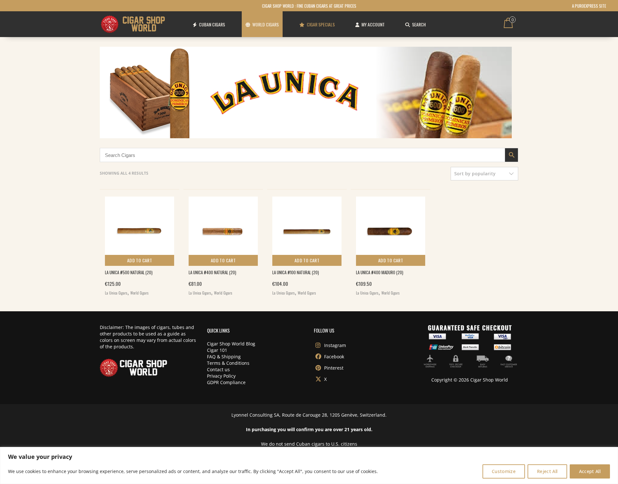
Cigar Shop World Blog (231, 344)
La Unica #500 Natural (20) (129, 272)
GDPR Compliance (226, 382)
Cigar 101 (217, 350)
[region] (309, 465)
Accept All (590, 471)
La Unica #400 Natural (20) (212, 272)
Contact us (218, 369)
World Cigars (139, 292)
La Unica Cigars (116, 292)
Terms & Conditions (228, 363)
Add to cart (139, 260)
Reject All (547, 471)
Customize (504, 471)
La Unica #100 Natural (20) (295, 272)
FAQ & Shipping (224, 356)
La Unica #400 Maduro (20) (379, 272)
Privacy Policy (221, 376)
